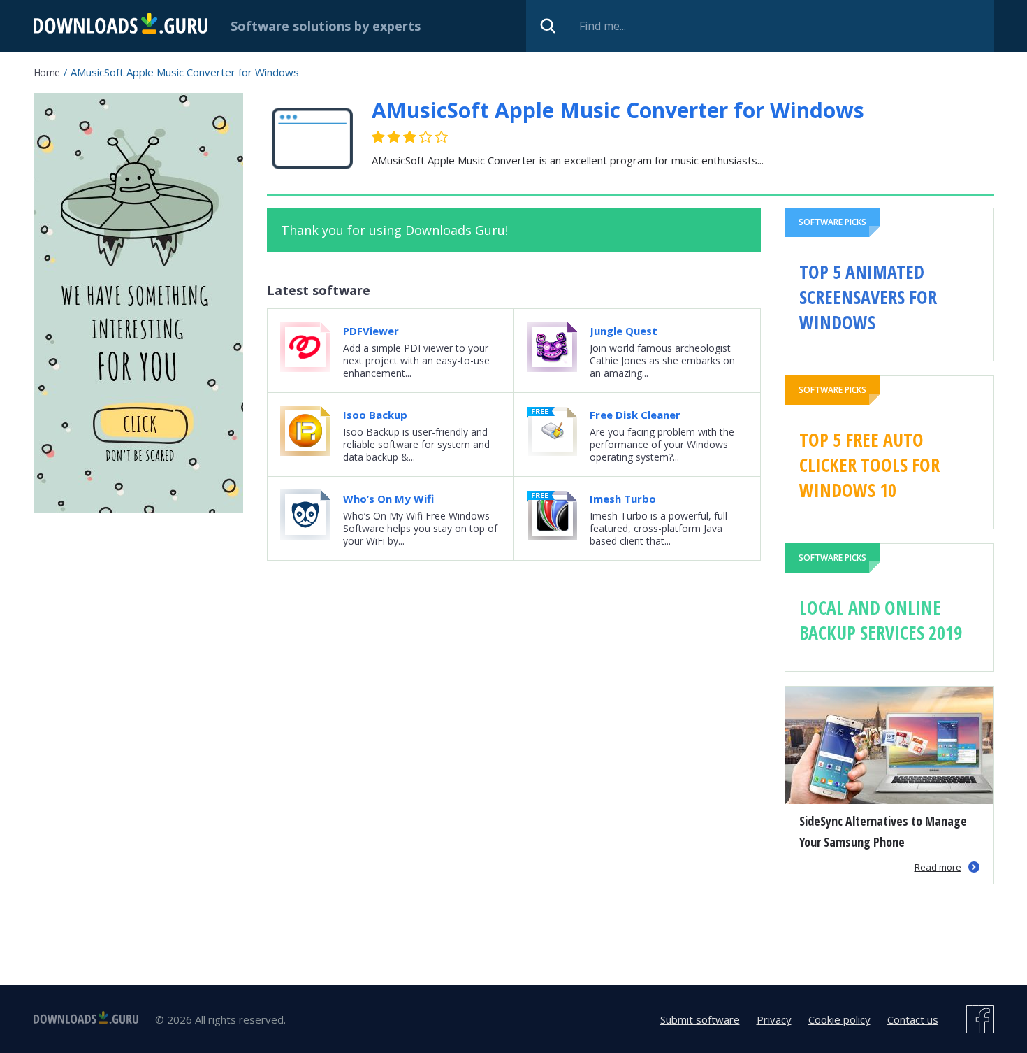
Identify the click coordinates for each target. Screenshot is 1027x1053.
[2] (386, 137)
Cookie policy (839, 1019)
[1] (379, 137)
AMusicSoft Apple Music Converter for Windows (618, 110)
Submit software (700, 1019)
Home (47, 72)
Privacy (774, 1019)
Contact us (912, 1019)
